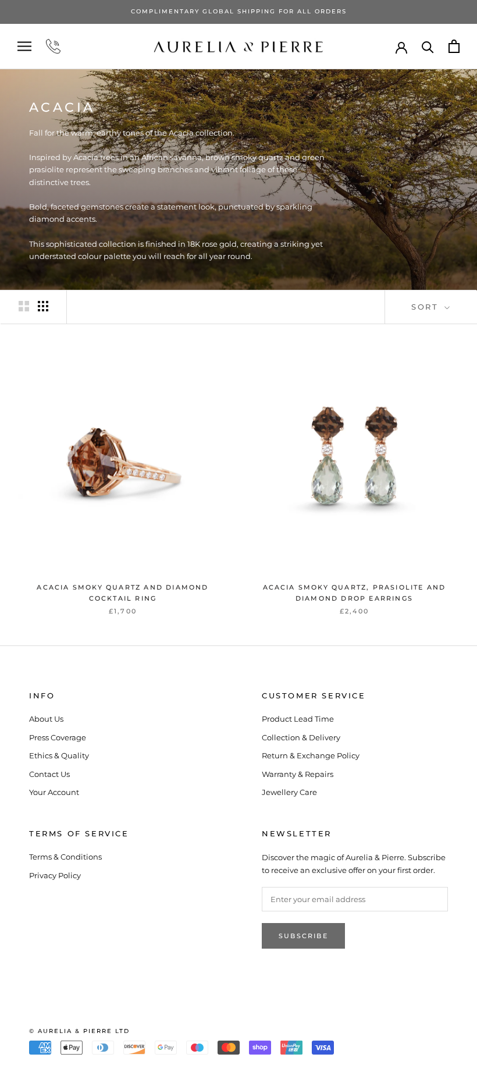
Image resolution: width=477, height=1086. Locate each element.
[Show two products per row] (24, 306)
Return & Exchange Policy (310, 755)
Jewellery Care (289, 792)
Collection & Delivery (301, 737)
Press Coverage (57, 737)
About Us (46, 718)
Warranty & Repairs (297, 774)
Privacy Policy (55, 875)
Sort (426, 306)
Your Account (54, 792)
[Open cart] (454, 46)
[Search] (428, 46)
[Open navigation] (24, 46)
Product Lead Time (298, 718)
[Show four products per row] (43, 306)
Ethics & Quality (59, 755)
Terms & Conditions (65, 856)
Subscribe (303, 936)
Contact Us (49, 774)
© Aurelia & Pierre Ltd (79, 1031)
